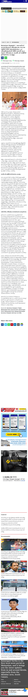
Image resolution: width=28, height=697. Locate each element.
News (8, 42)
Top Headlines (15, 42)
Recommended (5, 536)
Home (3, 42)
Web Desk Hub (5, 63)
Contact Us (3, 681)
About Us (16, 679)
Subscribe (16, 683)
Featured (3, 515)
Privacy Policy (17, 681)
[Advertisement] (14, 27)
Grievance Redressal (6, 683)
